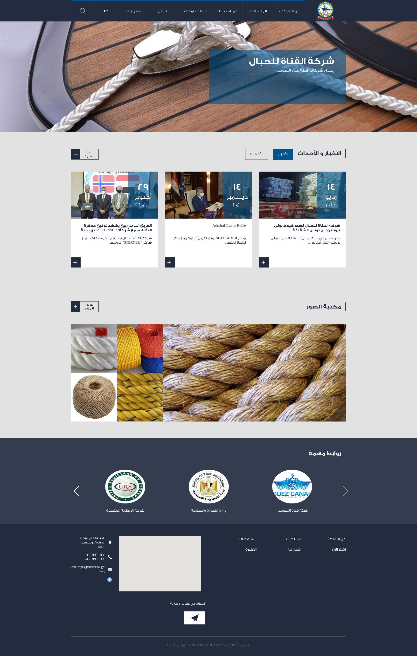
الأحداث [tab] (256, 154)
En (106, 11)
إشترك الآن (194, 617)
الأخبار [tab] (283, 154)
